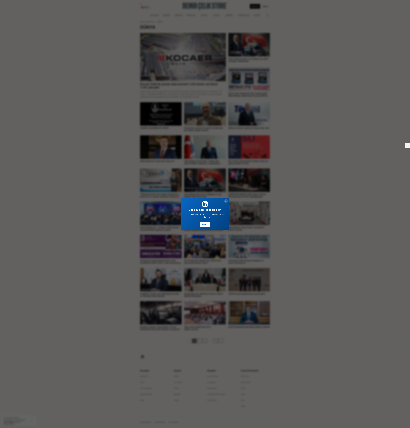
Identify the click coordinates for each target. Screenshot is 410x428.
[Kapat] (226, 201)
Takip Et (205, 224)
